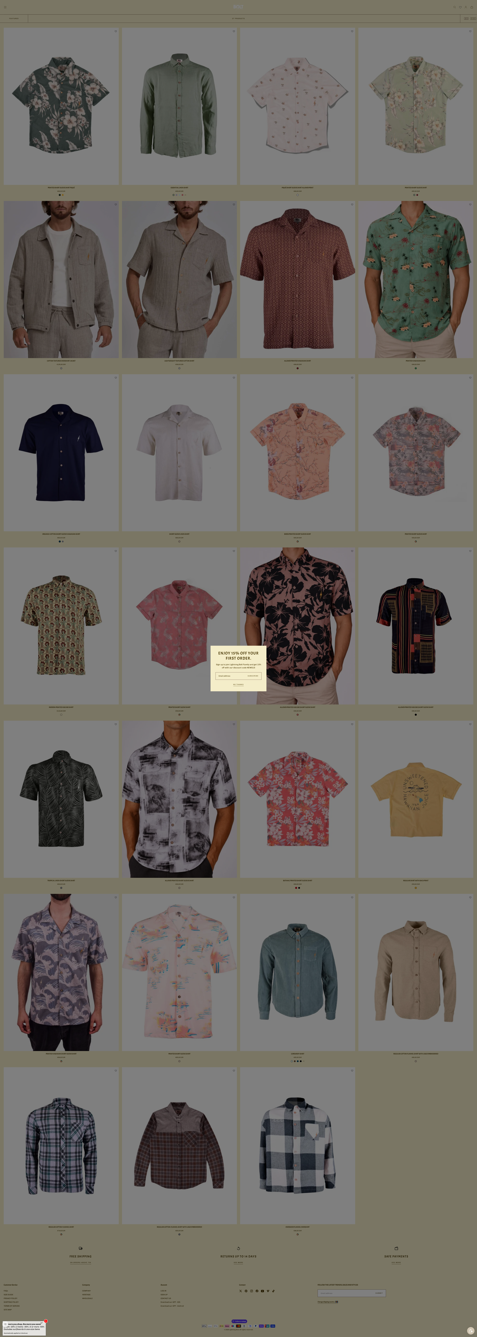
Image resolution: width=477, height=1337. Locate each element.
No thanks (238, 684)
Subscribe (253, 676)
